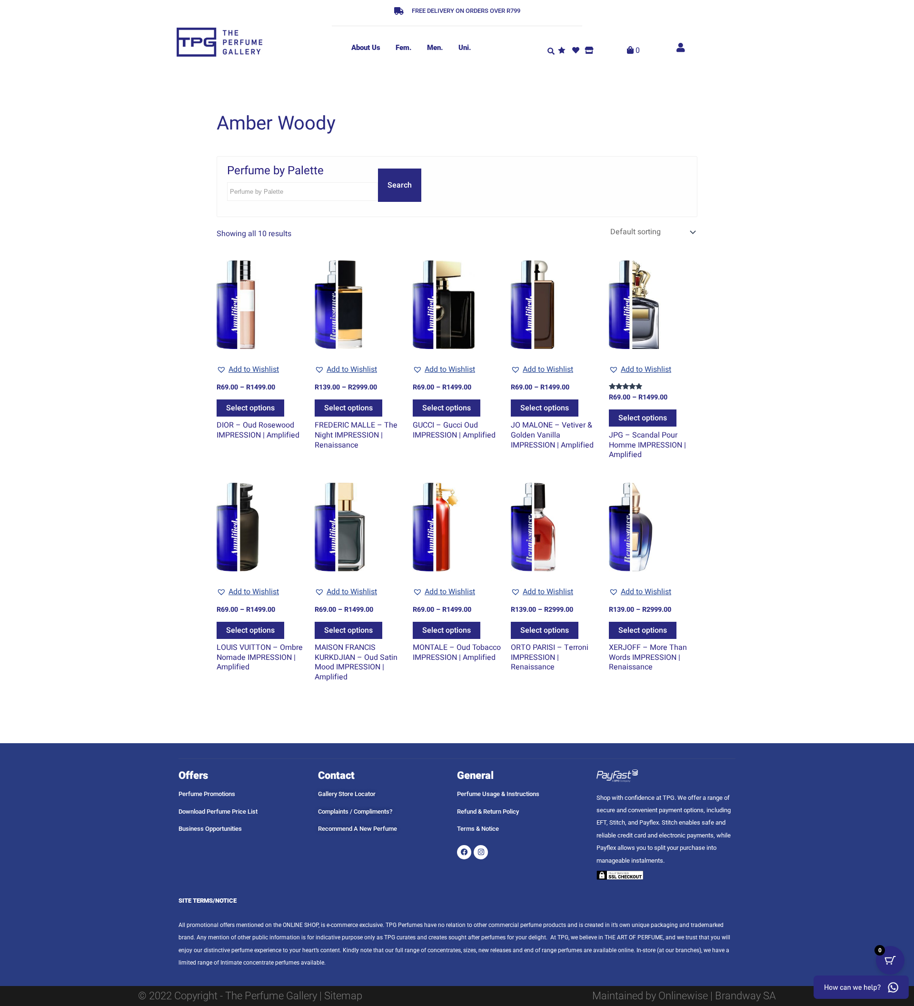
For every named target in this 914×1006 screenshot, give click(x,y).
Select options (250, 408)
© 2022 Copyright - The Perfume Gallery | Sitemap (250, 996)
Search (399, 185)
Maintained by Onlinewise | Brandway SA (684, 996)
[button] (551, 50)
